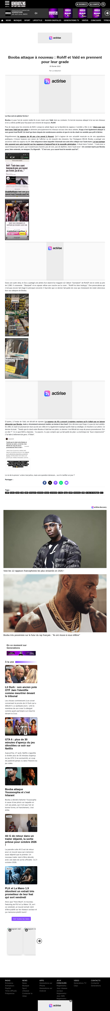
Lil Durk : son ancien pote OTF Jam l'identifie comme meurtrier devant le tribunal (21, 692)
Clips (76, 986)
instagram (33, 493)
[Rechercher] (103, 4)
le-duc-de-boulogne (92, 493)
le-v (101, 493)
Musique (18, 20)
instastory (77, 493)
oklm (26, 493)
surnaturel (53, 493)
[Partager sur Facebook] (44, 484)
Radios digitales (53, 20)
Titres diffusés (11, 991)
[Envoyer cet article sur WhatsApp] (60, 484)
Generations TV (71, 20)
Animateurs (9, 986)
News (8, 20)
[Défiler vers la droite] (39, 941)
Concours (96, 20)
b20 (83, 493)
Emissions (9, 983)
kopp (65, 493)
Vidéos (85, 20)
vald (22, 493)
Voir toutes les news (21, 919)
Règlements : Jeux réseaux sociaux (62, 988)
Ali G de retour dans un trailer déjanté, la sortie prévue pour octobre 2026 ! (21, 840)
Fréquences (9, 993)
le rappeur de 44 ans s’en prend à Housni (36, 136)
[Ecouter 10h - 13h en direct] (21, 653)
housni (47, 493)
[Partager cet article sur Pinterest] (55, 484)
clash (17, 493)
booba (12, 493)
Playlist (8, 988)
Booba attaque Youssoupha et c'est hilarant (17, 792)
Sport (27, 20)
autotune (40, 493)
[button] (14, 941)
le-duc (60, 493)
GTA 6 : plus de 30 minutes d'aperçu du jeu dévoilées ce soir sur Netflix (20, 744)
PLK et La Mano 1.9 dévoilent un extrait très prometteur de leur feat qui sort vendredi (19, 893)
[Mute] (36, 13)
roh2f (70, 493)
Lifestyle (37, 20)
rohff (7, 493)
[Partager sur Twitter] (49, 484)
